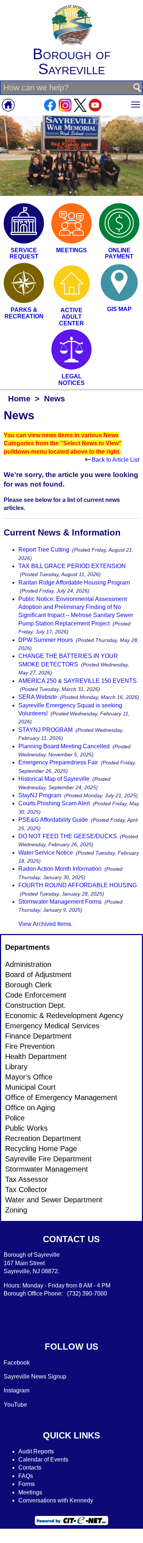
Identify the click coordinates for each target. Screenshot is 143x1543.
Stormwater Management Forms (60, 902)
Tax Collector (26, 1189)
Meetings (30, 1492)
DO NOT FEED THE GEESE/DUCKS (67, 836)
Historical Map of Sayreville (53, 779)
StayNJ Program (39, 795)
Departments (27, 947)
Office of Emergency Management (61, 1097)
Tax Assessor (26, 1179)
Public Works (26, 1128)
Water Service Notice (45, 853)
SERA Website (37, 697)
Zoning (16, 1210)
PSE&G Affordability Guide (53, 820)
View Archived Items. (45, 924)
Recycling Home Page (41, 1149)
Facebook (17, 1362)
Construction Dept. (35, 1005)
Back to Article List (115, 460)
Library (16, 1067)
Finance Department (38, 1036)
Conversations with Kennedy (55, 1500)
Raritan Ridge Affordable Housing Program (74, 582)
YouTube (15, 1405)
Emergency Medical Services (52, 1026)
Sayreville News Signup (35, 1376)
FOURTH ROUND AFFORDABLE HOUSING (77, 885)
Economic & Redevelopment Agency (64, 1015)
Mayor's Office (28, 1077)
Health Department (36, 1056)
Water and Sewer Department (53, 1200)
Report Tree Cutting (43, 550)
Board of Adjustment (38, 975)
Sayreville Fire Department (48, 1159)
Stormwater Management (46, 1169)
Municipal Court (30, 1087)
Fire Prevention (30, 1046)
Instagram (16, 1390)
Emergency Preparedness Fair (58, 762)
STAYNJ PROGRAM (45, 730)
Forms (26, 1484)
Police (15, 1118)
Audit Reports (36, 1451)
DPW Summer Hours (45, 640)
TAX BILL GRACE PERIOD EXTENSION (72, 566)
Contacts (29, 1467)
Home (19, 398)
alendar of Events (45, 1459)
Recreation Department (43, 1138)
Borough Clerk (28, 985)
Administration (28, 964)
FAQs (25, 1476)
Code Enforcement (35, 995)
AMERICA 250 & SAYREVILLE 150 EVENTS (77, 681)
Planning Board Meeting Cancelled (64, 746)
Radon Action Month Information (60, 869)
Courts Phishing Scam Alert (54, 803)
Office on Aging (30, 1108)
